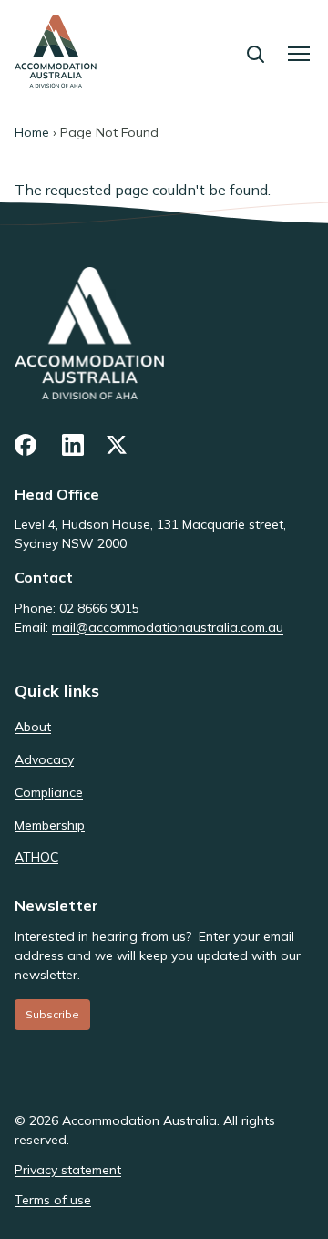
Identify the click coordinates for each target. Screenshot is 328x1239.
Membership (50, 825)
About (33, 726)
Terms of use (53, 1200)
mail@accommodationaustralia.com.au (167, 627)
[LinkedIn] (73, 445)
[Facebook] (27, 445)
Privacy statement (68, 1170)
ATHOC (36, 857)
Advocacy (44, 759)
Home (32, 132)
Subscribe (52, 1014)
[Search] (255, 53)
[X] (118, 445)
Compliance (49, 792)
